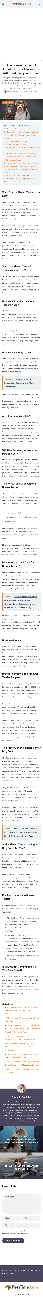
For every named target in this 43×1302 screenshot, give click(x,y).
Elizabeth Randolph (21, 1097)
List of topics (8, 1274)
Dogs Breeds (7, 103)
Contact (5, 1270)
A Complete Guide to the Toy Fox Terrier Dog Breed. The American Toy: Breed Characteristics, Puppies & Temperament (21, 1010)
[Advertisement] (21, 30)
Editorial (13, 1270)
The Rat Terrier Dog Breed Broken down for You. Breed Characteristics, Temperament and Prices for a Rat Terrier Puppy (22, 1029)
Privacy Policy (23, 1270)
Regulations (35, 1270)
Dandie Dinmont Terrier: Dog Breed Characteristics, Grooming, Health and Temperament (19, 1047)
